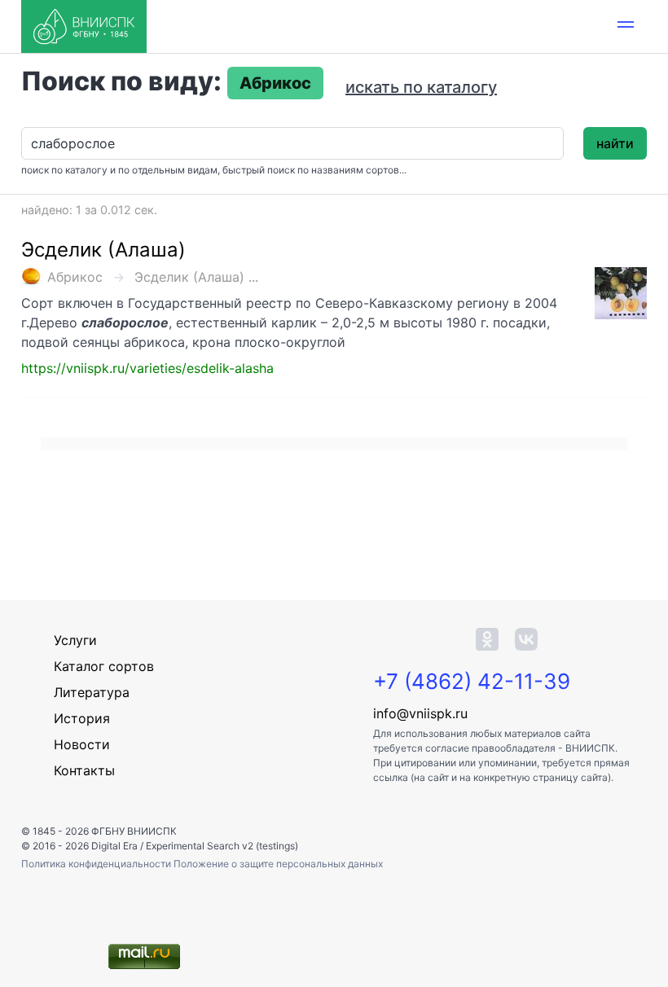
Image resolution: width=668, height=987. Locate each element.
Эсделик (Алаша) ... (196, 277)
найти (615, 143)
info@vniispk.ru (420, 713)
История (82, 718)
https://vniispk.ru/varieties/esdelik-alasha (147, 368)
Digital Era (114, 846)
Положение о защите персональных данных (278, 864)
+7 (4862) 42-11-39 (471, 681)
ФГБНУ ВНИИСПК (134, 831)
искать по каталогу (421, 87)
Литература (92, 692)
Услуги (75, 640)
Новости (82, 744)
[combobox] (292, 143)
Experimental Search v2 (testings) (222, 846)
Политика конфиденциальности (97, 864)
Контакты (84, 770)
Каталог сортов (104, 666)
